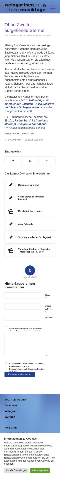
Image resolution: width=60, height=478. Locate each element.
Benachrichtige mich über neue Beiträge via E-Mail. (26, 370)
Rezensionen (45, 35)
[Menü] (51, 6)
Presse (23, 35)
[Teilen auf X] (30, 161)
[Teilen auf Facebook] (13, 161)
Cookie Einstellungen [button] (16, 470)
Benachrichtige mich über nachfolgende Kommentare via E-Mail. (26, 365)
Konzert (15, 35)
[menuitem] (43, 6)
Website (48, 317)
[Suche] (43, 6)
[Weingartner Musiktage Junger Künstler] (24, 6)
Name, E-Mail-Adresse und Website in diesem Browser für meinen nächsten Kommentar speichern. (25, 331)
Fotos (7, 35)
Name (47, 296)
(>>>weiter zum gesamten (20, 127)
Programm (33, 35)
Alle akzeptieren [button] (40, 470)
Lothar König (36, 140)
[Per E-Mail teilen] (47, 161)
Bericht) (40, 127)
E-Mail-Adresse (48, 309)
